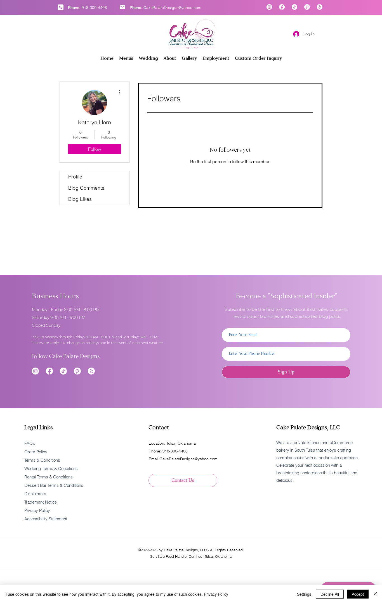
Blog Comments (86, 188)
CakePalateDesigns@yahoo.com (172, 7)
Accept (358, 594)
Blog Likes (80, 199)
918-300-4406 (94, 7)
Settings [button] (304, 594)
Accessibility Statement (45, 518)
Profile (75, 176)
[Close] (375, 594)
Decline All (329, 594)
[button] (189, 58)
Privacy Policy (216, 594)
